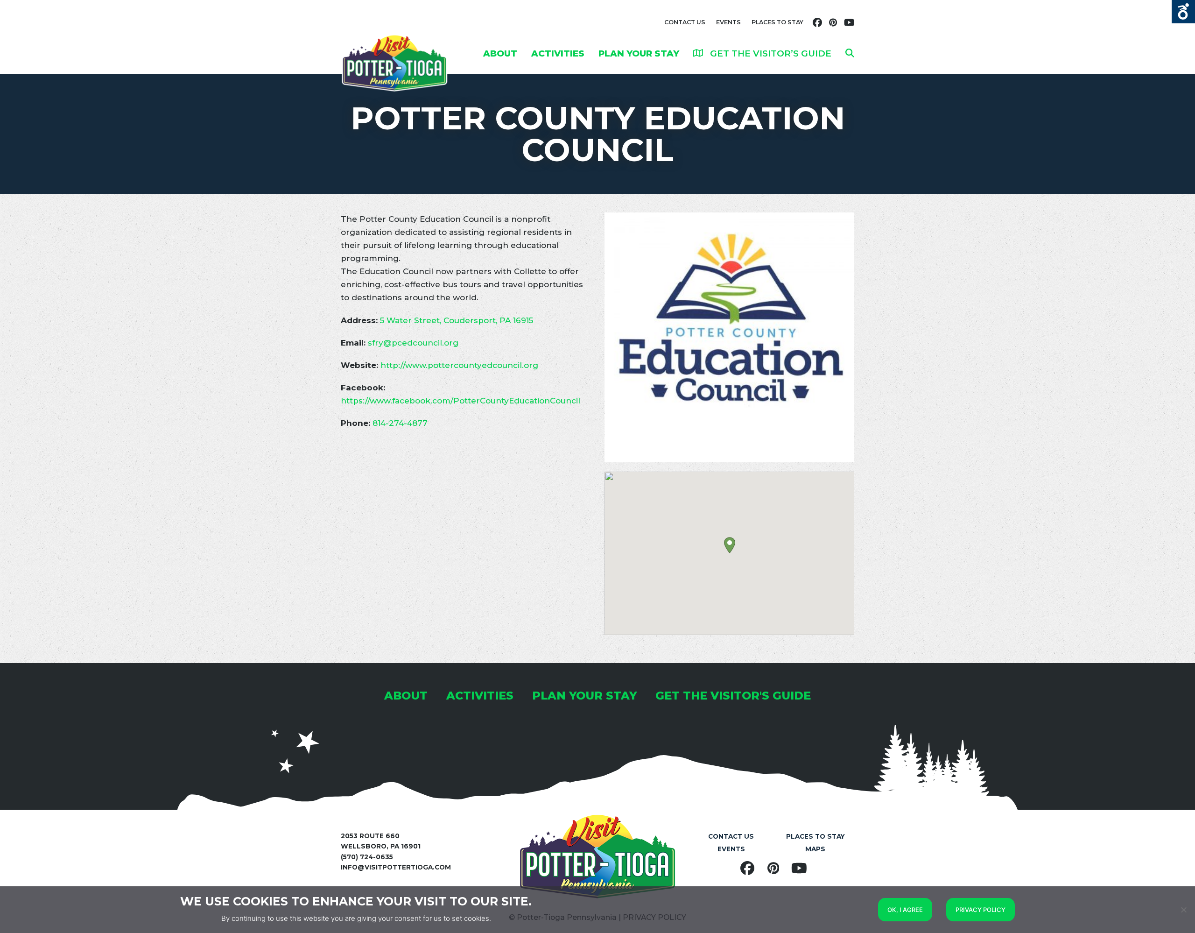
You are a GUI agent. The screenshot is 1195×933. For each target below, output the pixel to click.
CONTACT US (684, 22)
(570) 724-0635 (367, 857)
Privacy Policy (980, 909)
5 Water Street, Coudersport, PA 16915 (456, 320)
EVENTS (728, 22)
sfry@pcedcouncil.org (413, 342)
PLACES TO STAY (777, 22)
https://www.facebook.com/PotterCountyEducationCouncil (460, 400)
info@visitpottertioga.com (396, 867)
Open (1183, 11)
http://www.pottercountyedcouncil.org (459, 365)
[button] (849, 53)
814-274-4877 (400, 423)
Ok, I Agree (905, 909)
